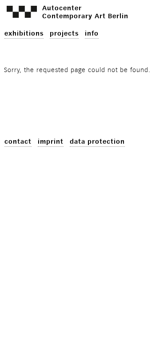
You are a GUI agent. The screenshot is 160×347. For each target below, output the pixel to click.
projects (64, 33)
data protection (97, 141)
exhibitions (24, 33)
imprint (51, 141)
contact (18, 141)
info (92, 33)
